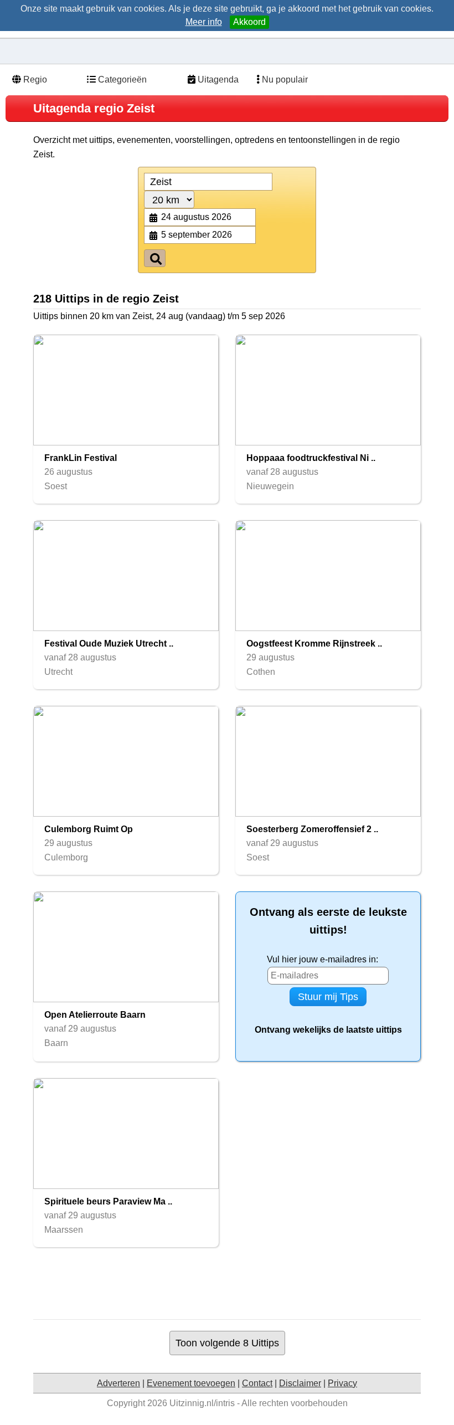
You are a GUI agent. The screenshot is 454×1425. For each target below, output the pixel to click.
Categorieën (121, 79)
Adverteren (118, 1383)
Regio (34, 79)
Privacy (342, 1383)
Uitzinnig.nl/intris (202, 1403)
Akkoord (249, 22)
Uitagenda (217, 79)
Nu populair (284, 79)
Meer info (203, 22)
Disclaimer (300, 1383)
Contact (257, 1383)
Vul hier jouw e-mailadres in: (322, 959)
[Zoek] (155, 258)
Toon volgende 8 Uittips (227, 1343)
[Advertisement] (234, 1283)
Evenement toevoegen (191, 1383)
